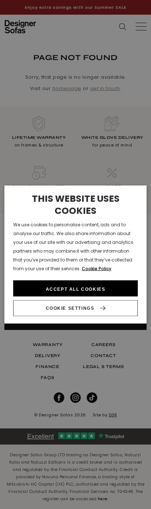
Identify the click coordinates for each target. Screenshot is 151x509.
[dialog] (75, 255)
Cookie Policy (96, 268)
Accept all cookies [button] (76, 288)
